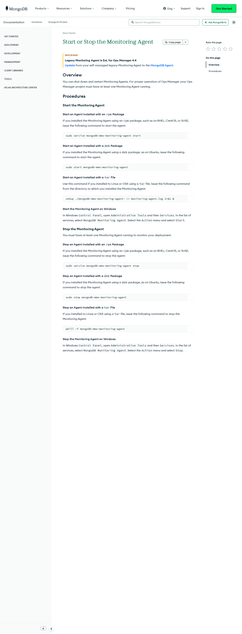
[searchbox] (164, 22)
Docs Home (69, 33)
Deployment (11, 45)
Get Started (224, 8)
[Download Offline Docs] (43, 628)
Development (12, 53)
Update (70, 65)
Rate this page (214, 42)
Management (12, 62)
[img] (208, 49)
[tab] (37, 21)
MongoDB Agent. (162, 65)
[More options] (185, 42)
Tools (8, 79)
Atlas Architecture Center (20, 87)
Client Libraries (13, 70)
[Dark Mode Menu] (233, 22)
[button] (169, 8)
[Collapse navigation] (51, 628)
